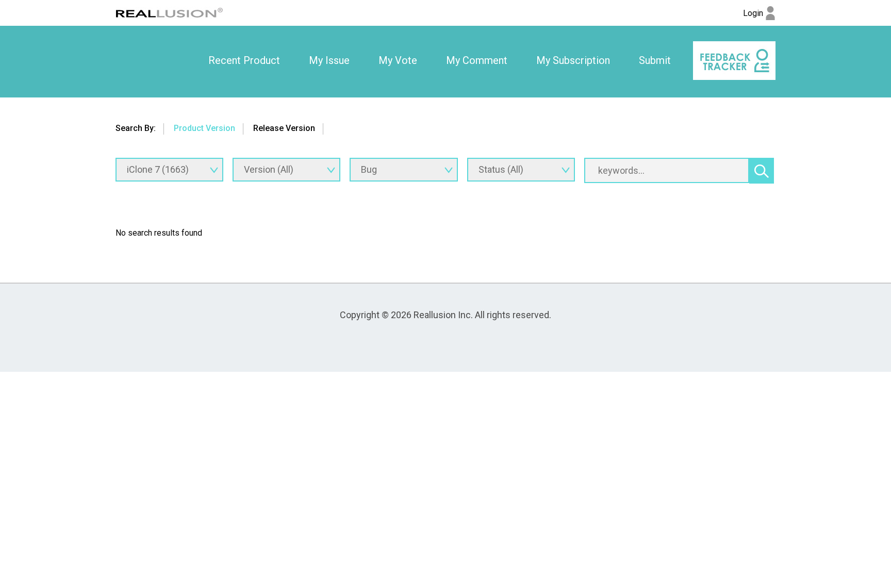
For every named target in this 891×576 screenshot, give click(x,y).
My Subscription (573, 60)
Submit (655, 60)
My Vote (397, 60)
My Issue (329, 60)
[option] (244, 60)
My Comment (476, 60)
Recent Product (244, 60)
